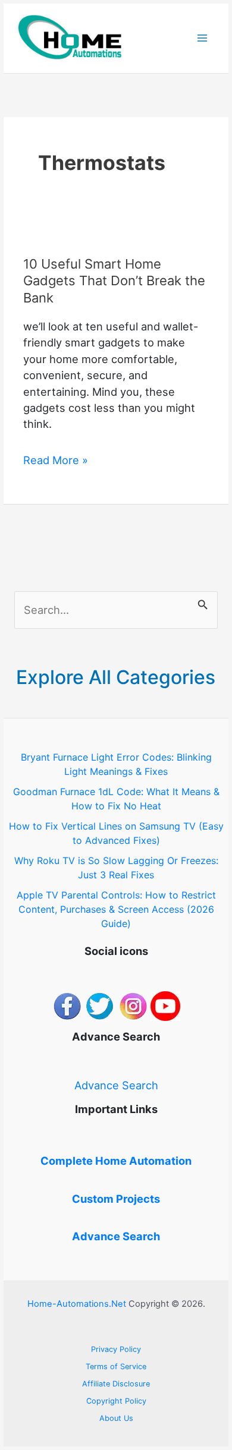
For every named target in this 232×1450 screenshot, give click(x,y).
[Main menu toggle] (203, 38)
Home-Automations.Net (76, 1303)
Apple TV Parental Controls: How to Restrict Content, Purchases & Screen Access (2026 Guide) (116, 909)
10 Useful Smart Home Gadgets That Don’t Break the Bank (114, 280)
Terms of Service (116, 1366)
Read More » (55, 460)
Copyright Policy (116, 1401)
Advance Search (116, 1085)
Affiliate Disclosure (116, 1383)
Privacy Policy (116, 1349)
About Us (116, 1418)
